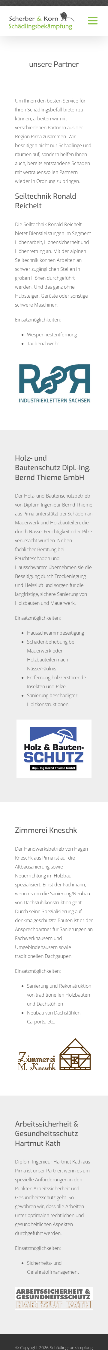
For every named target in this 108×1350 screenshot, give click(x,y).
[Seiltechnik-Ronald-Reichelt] (54, 361)
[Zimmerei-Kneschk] (54, 1039)
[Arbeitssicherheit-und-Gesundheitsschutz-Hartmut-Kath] (54, 1289)
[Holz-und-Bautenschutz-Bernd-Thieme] (54, 722)
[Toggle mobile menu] (93, 20)
